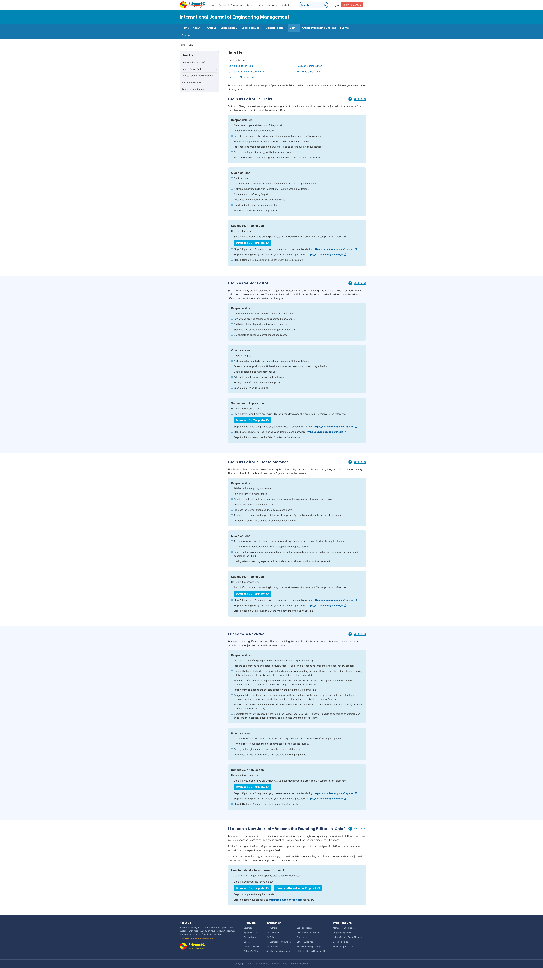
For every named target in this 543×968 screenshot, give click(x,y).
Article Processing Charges (319, 27)
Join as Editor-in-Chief (193, 62)
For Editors (271, 937)
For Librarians (272, 946)
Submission (227, 27)
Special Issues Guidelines (278, 951)
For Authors (271, 928)
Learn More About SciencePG (196, 938)
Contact (285, 5)
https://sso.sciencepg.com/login (325, 254)
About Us (185, 922)
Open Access (303, 937)
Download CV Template (250, 242)
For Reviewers (272, 932)
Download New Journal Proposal (297, 888)
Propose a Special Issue (344, 932)
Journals (222, 5)
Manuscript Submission (344, 928)
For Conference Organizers (278, 942)
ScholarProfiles (251, 951)
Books (249, 5)
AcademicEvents (251, 946)
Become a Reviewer (192, 82)
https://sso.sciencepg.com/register (334, 249)
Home (211, 5)
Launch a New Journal (193, 89)
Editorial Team (275, 27)
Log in (335, 5)
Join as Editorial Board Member (198, 76)
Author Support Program (344, 946)
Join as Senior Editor (192, 69)
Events (259, 5)
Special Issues (250, 27)
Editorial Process (304, 928)
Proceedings (236, 5)
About (197, 27)
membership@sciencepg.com (285, 899)
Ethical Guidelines (305, 942)
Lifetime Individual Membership (311, 951)
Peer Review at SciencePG (309, 932)
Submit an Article (352, 5)
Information (272, 5)
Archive (211, 27)
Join (293, 27)
